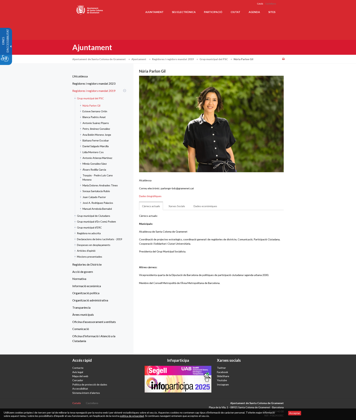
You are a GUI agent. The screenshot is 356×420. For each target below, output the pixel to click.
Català (260, 3)
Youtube (222, 380)
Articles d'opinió (86, 250)
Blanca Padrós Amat (94, 117)
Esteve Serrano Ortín (95, 111)
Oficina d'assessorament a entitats (94, 321)
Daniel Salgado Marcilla (96, 146)
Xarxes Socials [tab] (177, 206)
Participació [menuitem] (213, 12)
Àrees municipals (83, 314)
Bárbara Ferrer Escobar (96, 140)
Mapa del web (80, 376)
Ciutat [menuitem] (235, 12)
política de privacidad (132, 415)
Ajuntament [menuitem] (154, 12)
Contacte (77, 367)
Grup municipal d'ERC (89, 227)
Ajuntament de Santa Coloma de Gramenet (99, 59)
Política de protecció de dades (89, 384)
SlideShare (223, 376)
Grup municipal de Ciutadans (93, 215)
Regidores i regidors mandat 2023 (93, 83)
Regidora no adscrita (89, 233)
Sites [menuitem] (271, 12)
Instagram (223, 384)
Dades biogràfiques (150, 196)
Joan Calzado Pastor (94, 197)
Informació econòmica (86, 286)
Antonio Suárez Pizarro (96, 123)
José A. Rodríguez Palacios (98, 202)
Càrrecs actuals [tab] (151, 206)
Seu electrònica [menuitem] (184, 12)
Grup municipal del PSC (214, 59)
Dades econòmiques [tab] (205, 206)
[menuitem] (98, 76)
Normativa (79, 278)
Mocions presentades (89, 256)
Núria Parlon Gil (91, 105)
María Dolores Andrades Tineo (100, 185)
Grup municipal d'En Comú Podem (96, 221)
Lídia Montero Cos (93, 152)
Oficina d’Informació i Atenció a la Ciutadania (93, 338)
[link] (211, 124)
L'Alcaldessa (80, 76)
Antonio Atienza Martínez (97, 157)
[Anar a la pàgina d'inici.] (89, 9)
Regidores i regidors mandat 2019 (173, 59)
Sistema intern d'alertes (86, 392)
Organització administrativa (90, 300)
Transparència (81, 307)
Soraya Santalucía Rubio (96, 191)
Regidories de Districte (87, 264)
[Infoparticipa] (178, 379)
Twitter (221, 367)
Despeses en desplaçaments (93, 244)
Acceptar (294, 413)
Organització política (85, 293)
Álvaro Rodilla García (94, 169)
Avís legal (77, 372)
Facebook (222, 372)
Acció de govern (82, 271)
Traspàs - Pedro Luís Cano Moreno (98, 177)
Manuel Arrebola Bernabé (97, 208)
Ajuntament (139, 59)
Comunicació (80, 329)
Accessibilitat (80, 388)
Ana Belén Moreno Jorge (97, 134)
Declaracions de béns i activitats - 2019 (99, 239)
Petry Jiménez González (96, 128)
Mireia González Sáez (95, 163)
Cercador (77, 380)
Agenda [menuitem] (254, 12)
